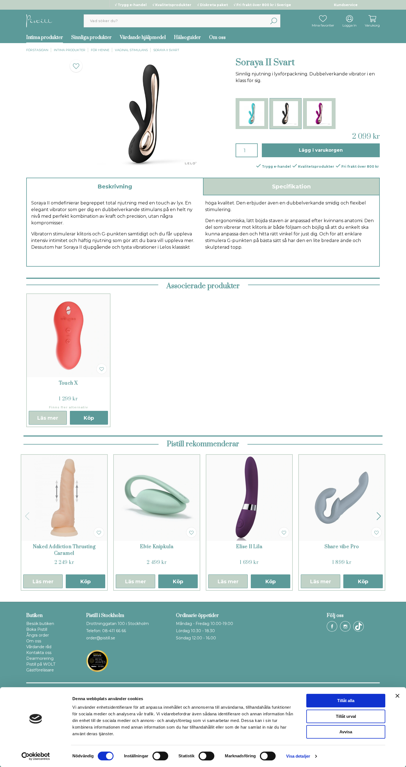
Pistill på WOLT (40, 664)
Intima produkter (44, 38)
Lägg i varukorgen (321, 150)
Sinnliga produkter (91, 38)
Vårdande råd (38, 646)
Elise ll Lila (249, 547)
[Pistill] (39, 20)
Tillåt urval (346, 716)
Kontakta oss (38, 652)
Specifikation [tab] (291, 186)
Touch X (68, 383)
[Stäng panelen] (397, 696)
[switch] (160, 756)
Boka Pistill (36, 629)
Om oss (217, 38)
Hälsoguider (187, 38)
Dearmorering (40, 658)
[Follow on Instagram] (345, 626)
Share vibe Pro (342, 547)
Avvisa (345, 731)
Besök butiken (40, 623)
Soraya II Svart (166, 50)
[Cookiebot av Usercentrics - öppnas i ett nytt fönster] (36, 756)
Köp (89, 418)
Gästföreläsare (40, 670)
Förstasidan (37, 50)
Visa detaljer (298, 756)
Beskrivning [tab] (114, 186)
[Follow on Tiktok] (358, 626)
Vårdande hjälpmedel (143, 38)
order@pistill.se (100, 637)
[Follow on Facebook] (332, 626)
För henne (100, 50)
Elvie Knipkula (156, 547)
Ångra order (37, 635)
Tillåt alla (345, 700)
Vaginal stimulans (131, 50)
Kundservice (346, 5)
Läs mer (47, 418)
